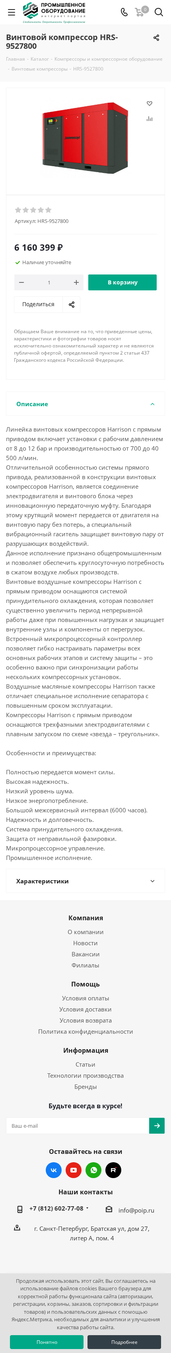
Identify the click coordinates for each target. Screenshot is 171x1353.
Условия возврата (86, 1020)
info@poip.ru (136, 1210)
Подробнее (124, 1342)
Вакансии (86, 954)
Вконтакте (54, 1170)
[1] (18, 210)
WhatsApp (93, 1170)
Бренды (85, 1086)
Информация (85, 1050)
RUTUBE (113, 1170)
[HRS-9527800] (85, 138)
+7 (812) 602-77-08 (56, 1208)
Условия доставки (85, 1009)
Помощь (85, 984)
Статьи (85, 1064)
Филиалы (85, 965)
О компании (86, 932)
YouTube (74, 1170)
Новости (85, 943)
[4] (41, 210)
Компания (85, 918)
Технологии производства (85, 1075)
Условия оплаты (85, 998)
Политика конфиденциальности (85, 1031)
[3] (33, 210)
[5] (48, 210)
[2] (26, 210)
